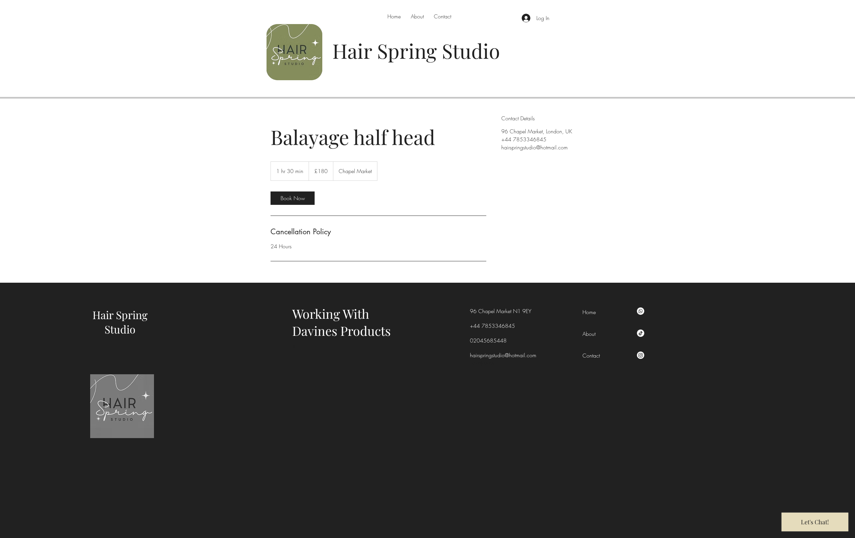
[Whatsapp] (640, 311)
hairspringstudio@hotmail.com (503, 355)
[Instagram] (640, 355)
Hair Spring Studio (120, 321)
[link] (293, 198)
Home (589, 312)
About (588, 334)
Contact (591, 355)
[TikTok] (640, 333)
